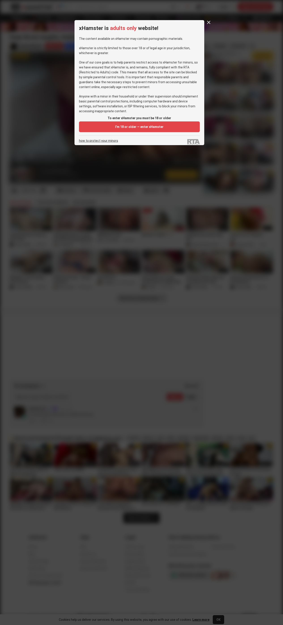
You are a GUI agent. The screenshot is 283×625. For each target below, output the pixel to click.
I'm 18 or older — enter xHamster (139, 127)
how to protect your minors (98, 140)
